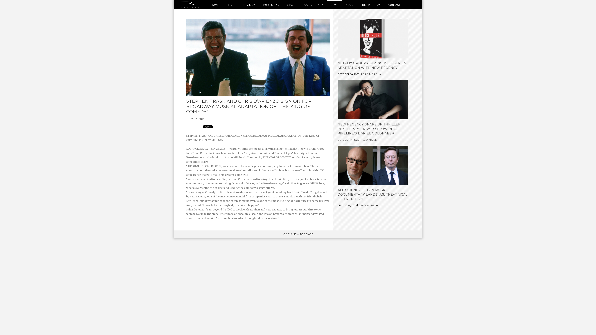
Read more (369, 74)
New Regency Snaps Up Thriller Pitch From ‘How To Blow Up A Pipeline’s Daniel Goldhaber (369, 129)
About (350, 5)
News (334, 5)
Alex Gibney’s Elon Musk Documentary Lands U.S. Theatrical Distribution (373, 194)
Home (215, 5)
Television (248, 5)
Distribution (371, 5)
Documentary (313, 5)
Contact (394, 5)
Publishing (271, 5)
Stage (291, 5)
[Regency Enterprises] (190, 4)
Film (229, 5)
